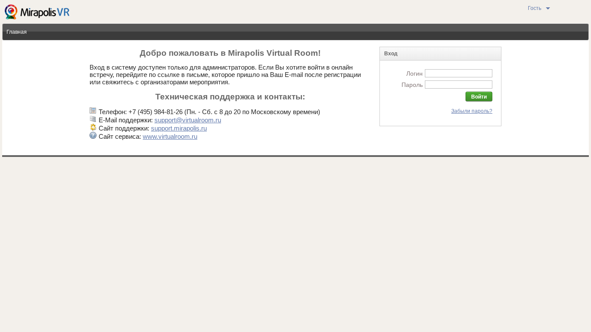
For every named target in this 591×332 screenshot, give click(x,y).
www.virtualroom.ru (170, 136)
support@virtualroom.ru (187, 120)
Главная (16, 32)
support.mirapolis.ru (179, 128)
